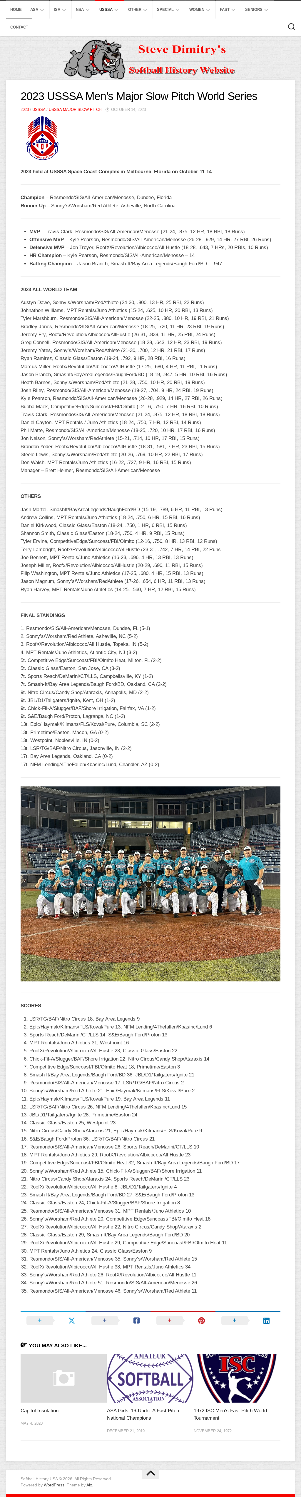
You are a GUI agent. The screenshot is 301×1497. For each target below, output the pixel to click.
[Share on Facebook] (118, 1320)
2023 (25, 109)
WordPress (54, 1485)
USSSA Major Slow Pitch (75, 109)
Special (165, 9)
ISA (57, 9)
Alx (89, 1485)
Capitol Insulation (39, 1410)
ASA (34, 9)
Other (134, 9)
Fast (225, 9)
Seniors (253, 9)
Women (196, 9)
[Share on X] (53, 1320)
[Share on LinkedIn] (247, 1320)
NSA (80, 9)
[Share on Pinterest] (182, 1320)
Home (16, 9)
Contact (19, 27)
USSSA (106, 9)
